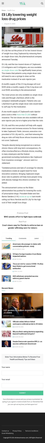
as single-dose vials (10, 70)
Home (4, 10)
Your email (6, 379)
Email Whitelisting (8, 433)
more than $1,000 (24, 115)
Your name (6, 367)
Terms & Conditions (31, 431)
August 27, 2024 (9, 24)
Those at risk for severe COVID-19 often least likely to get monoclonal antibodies (28, 266)
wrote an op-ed (26, 196)
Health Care (11, 10)
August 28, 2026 (18, 327)
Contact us (5, 431)
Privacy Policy (17, 431)
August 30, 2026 (9, 315)
